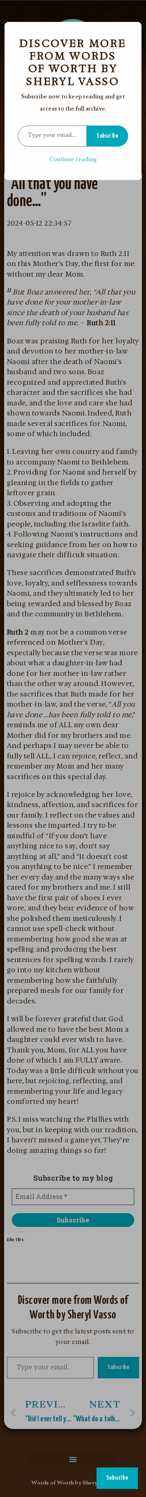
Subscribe (107, 136)
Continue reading (73, 160)
